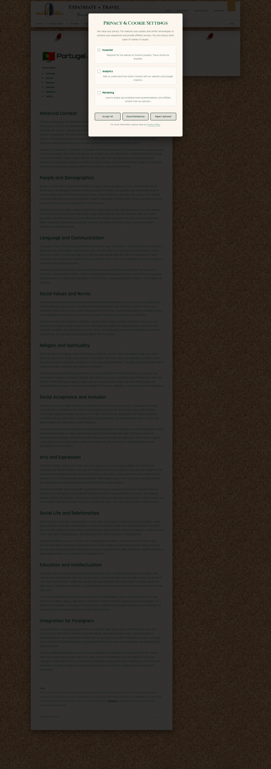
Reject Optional (163, 116)
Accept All (107, 116)
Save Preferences (135, 116)
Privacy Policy (153, 124)
